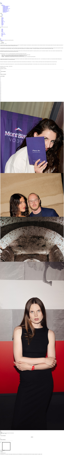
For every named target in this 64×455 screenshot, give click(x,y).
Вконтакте (3, 42)
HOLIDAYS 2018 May (5, 6)
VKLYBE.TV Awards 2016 (6, 9)
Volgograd (3, 18)
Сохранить (3, 450)
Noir (2, 33)
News (2, 31)
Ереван (2, 24)
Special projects (3, 5)
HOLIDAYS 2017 (5, 10)
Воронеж (3, 23)
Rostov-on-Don (3, 21)
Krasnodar (3, 20)
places (2, 30)
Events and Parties (3, 34)
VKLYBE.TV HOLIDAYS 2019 (6, 8)
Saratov (2, 22)
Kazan (2, 19)
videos (2, 29)
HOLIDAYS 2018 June (5, 7)
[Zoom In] (0, 441)
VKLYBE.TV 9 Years (5, 11)
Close (1, 450)
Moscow (1, 16)
